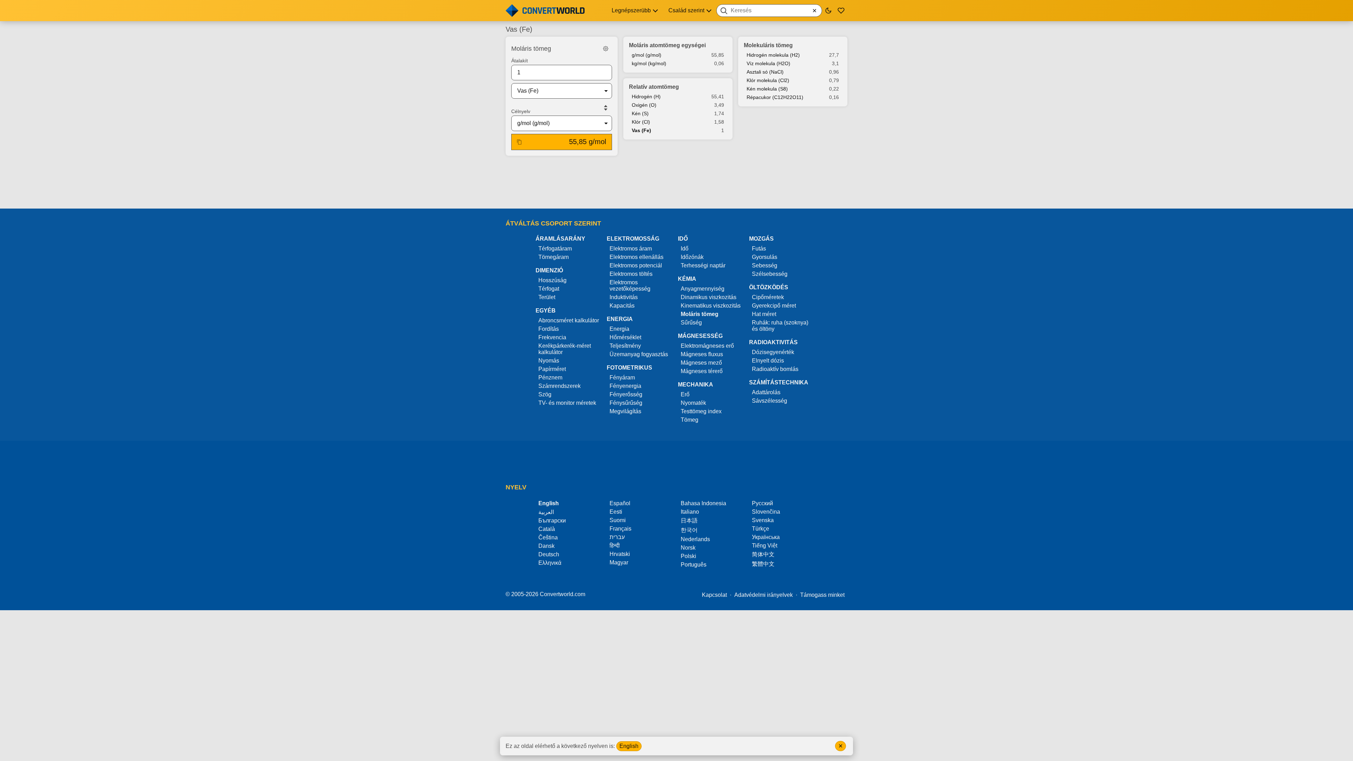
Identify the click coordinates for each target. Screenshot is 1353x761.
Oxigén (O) (644, 105)
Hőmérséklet (625, 337)
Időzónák (692, 257)
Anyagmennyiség (702, 289)
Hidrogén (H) (646, 96)
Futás (759, 249)
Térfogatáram (555, 249)
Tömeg (689, 420)
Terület (546, 297)
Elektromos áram (631, 249)
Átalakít (519, 60)
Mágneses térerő (702, 371)
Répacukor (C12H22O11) (775, 97)
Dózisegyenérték (773, 352)
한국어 (689, 530)
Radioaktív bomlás (775, 369)
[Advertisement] (676, 183)
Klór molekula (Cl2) (768, 80)
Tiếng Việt (764, 546)
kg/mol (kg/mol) (649, 63)
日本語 (689, 521)
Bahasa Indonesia (703, 503)
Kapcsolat (714, 595)
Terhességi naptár (703, 265)
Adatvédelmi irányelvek (763, 595)
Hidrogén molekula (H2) (773, 55)
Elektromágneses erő (707, 346)
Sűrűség (691, 323)
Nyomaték (693, 403)
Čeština (548, 537)
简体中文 (763, 554)
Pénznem (550, 377)
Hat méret (764, 314)
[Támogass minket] (841, 10)
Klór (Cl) (641, 122)
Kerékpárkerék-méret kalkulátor (564, 349)
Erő (685, 394)
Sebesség (764, 265)
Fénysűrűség (626, 403)
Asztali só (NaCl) (765, 72)
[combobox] (769, 10)
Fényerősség (626, 394)
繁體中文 (763, 564)
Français (620, 529)
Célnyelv (520, 111)
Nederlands (695, 539)
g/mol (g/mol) (646, 55)
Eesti (616, 512)
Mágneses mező (701, 363)
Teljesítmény (625, 346)
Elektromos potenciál (636, 265)
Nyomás (548, 361)
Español (620, 503)
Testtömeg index (701, 411)
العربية (546, 512)
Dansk (546, 546)
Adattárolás (766, 392)
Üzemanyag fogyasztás (639, 354)
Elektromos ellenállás (636, 257)
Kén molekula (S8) (767, 89)
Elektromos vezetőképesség (630, 285)
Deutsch (548, 554)
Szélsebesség (769, 274)
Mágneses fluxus (702, 354)
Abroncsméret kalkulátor (568, 320)
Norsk (688, 548)
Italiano (690, 512)
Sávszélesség (769, 401)
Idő (684, 249)
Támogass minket (822, 595)
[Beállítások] (605, 48)
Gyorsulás (764, 257)
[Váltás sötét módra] (828, 10)
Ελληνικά (549, 563)
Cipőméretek (768, 297)
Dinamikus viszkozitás (708, 297)
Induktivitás (624, 297)
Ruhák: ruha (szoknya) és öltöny (780, 326)
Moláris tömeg (699, 314)
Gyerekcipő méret (774, 306)
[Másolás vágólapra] (519, 142)
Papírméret (552, 369)
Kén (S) (640, 113)
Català (546, 529)
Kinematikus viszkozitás (711, 306)
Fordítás (548, 329)
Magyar (619, 562)
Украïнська (766, 537)
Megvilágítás (625, 411)
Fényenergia (625, 386)
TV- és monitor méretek (567, 403)
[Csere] (605, 107)
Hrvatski (620, 554)
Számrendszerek (559, 386)
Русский (762, 503)
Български (552, 521)
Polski (688, 556)
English (628, 746)
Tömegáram (553, 257)
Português (693, 565)
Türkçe (760, 529)
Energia (619, 329)
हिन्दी (615, 546)
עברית (617, 537)
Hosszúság (552, 280)
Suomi (618, 520)
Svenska (763, 520)
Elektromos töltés (631, 274)
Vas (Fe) (641, 130)
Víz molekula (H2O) (768, 63)
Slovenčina (766, 512)
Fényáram (622, 377)
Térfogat (548, 289)
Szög (544, 394)
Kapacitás (622, 306)
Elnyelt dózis (768, 361)
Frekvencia (552, 337)
